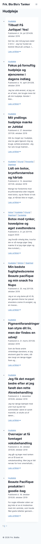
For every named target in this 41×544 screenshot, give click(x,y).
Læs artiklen (14, 52)
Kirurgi (20, 162)
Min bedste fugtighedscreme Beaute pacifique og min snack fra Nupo (21, 276)
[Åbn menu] (36, 4)
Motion (21, 263)
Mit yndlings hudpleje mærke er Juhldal (20, 122)
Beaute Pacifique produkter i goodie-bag (21, 486)
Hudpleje (12, 21)
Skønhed (12, 165)
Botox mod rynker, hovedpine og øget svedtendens (21, 223)
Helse (10, 212)
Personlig (29, 162)
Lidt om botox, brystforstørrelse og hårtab (21, 173)
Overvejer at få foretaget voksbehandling (20, 438)
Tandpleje (22, 215)
